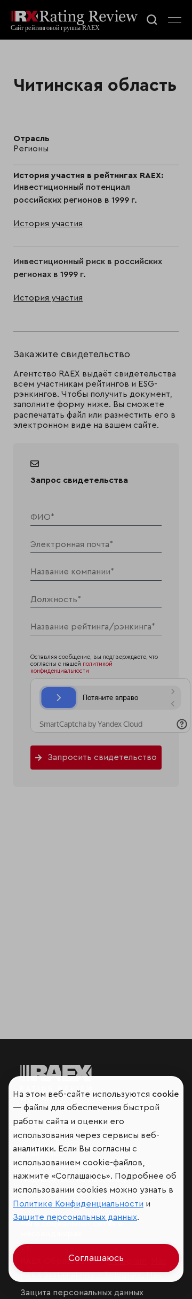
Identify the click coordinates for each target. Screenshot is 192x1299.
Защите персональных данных (75, 1217)
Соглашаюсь (96, 1258)
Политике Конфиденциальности (78, 1204)
